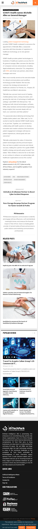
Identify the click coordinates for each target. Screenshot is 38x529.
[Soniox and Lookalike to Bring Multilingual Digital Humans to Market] (11, 403)
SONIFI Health (7, 182)
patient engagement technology (18, 42)
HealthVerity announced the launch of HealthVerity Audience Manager (15, 322)
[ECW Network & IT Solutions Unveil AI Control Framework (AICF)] (27, 382)
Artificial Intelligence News (10, 474)
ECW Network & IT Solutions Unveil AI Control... (25, 391)
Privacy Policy (31, 527)
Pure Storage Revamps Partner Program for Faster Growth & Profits (19, 204)
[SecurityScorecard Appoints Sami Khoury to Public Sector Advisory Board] (11, 382)
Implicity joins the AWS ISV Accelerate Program (18, 265)
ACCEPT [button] (21, 527)
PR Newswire (7, 18)
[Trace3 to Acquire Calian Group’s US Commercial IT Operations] (19, 348)
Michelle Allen (8, 179)
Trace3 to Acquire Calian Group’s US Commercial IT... (18, 362)
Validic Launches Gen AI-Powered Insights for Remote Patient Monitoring (17, 293)
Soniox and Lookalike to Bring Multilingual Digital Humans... (10, 412)
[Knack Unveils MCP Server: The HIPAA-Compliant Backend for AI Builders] (27, 403)
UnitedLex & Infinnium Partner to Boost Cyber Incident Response (19, 193)
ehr (14, 176)
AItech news (7, 176)
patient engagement (19, 179)
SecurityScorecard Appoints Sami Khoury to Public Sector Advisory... (10, 392)
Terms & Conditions (8, 477)
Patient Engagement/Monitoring (10, 9)
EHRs (7, 71)
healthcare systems (23, 176)
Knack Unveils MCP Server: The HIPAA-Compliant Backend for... (27, 412)
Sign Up (4, 483)
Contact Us (5, 480)
